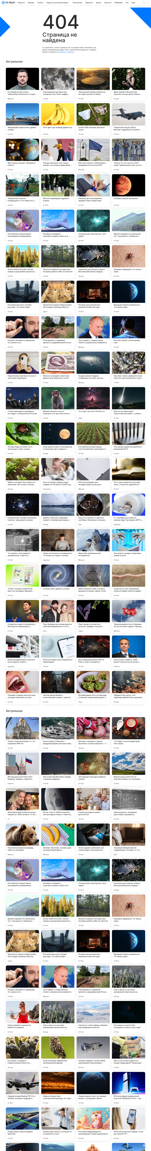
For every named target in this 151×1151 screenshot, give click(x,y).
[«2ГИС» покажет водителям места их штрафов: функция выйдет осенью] (22, 581)
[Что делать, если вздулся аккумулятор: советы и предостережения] (22, 545)
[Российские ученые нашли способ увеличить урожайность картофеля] (93, 439)
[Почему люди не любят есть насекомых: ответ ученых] (22, 439)
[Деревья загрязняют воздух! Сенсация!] (57, 758)
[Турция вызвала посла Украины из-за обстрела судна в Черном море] (128, 616)
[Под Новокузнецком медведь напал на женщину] (22, 982)
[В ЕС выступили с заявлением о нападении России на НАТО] (93, 155)
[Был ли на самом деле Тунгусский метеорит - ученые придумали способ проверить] (128, 403)
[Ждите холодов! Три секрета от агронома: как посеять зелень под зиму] (22, 474)
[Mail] (3, 2)
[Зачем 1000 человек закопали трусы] (93, 120)
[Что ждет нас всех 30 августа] (93, 403)
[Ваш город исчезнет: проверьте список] (22, 155)
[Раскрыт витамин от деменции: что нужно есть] (22, 332)
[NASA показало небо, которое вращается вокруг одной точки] (93, 581)
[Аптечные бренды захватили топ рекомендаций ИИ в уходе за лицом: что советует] (57, 723)
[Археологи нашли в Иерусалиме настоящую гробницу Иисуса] (57, 297)
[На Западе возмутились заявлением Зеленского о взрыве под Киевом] (22, 84)
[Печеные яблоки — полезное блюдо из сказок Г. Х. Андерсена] (22, 829)
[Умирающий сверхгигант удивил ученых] (22, 120)
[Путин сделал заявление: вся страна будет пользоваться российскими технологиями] (93, 982)
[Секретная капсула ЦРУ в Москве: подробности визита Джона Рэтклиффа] (128, 120)
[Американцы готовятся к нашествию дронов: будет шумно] (57, 829)
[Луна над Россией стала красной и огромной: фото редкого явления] (57, 439)
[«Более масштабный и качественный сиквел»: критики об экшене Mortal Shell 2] (57, 687)
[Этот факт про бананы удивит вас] (57, 120)
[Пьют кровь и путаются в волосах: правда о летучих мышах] (93, 616)
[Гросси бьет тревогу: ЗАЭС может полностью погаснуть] (128, 652)
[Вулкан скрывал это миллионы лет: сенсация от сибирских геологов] (128, 226)
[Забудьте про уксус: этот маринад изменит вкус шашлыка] (128, 687)
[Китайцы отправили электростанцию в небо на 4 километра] (57, 226)
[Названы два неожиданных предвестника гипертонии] (93, 190)
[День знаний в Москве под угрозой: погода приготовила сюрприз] (128, 84)
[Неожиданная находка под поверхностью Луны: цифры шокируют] (57, 84)
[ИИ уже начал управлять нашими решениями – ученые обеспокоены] (128, 723)
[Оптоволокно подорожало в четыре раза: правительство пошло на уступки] (128, 758)
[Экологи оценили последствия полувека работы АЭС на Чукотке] (57, 261)
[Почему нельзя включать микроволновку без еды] (93, 297)
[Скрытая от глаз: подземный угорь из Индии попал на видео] (128, 581)
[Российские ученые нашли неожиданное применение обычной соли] (22, 226)
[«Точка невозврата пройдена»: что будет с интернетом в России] (22, 403)
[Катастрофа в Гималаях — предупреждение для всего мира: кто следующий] (57, 875)
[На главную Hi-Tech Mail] (10, 2)
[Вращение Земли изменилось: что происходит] (128, 297)
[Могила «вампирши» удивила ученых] (57, 190)
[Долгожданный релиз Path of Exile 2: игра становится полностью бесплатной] (93, 652)
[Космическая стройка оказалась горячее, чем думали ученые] (22, 510)
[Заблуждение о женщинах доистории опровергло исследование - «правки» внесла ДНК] (128, 946)
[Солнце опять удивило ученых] (57, 581)
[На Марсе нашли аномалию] (128, 190)
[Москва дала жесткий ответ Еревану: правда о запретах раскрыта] (22, 911)
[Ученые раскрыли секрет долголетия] (93, 946)
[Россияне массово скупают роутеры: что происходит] (22, 297)
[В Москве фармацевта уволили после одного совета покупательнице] (22, 652)
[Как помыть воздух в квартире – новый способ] (128, 545)
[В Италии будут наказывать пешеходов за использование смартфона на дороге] (22, 723)
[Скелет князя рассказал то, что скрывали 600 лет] (22, 875)
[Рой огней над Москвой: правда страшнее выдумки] (57, 911)
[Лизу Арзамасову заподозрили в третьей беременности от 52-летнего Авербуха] (57, 616)
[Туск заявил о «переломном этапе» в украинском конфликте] (93, 332)
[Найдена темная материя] (93, 723)
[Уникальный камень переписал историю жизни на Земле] (93, 84)
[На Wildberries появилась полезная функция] (128, 829)
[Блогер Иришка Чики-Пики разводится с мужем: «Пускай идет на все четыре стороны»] (22, 758)
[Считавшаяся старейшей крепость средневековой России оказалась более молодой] (57, 332)
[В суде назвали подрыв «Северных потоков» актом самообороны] (93, 368)
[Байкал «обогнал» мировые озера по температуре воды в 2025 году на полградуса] (57, 510)
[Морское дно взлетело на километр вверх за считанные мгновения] (128, 911)
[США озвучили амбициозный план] (93, 829)
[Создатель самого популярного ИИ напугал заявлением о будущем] (22, 616)
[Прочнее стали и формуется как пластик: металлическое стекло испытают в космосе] (128, 368)
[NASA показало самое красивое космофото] (93, 758)
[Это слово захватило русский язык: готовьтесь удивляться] (128, 474)
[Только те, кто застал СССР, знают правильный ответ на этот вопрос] (128, 155)
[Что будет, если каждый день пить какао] (128, 875)
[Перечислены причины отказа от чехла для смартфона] (22, 368)
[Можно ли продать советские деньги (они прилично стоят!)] (57, 368)
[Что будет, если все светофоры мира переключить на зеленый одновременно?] (128, 794)
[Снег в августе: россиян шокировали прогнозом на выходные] (128, 1124)
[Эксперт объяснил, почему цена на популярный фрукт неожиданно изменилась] (57, 982)
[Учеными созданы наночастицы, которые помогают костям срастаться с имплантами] (22, 687)
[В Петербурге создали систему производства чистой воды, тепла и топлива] (93, 794)
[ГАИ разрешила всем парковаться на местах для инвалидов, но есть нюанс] (22, 794)
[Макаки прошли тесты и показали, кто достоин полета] (57, 403)
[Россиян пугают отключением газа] (128, 332)
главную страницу (66, 52)
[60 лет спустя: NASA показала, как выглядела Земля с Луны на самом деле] (57, 946)
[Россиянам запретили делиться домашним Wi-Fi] (128, 439)
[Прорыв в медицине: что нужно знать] (128, 261)
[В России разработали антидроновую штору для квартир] (93, 474)
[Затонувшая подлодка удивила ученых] (93, 911)
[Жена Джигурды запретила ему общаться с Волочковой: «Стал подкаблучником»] (22, 946)
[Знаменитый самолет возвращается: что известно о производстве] (22, 190)
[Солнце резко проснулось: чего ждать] (93, 226)
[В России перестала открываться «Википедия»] (57, 652)
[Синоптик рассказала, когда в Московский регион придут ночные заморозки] (93, 261)
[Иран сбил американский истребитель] (93, 545)
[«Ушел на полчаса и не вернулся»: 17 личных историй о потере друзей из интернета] (57, 545)
